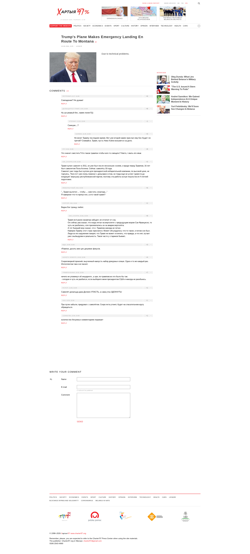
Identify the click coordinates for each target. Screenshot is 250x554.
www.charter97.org (78, 533)
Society (87, 26)
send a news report (151, 3)
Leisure (172, 497)
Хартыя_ (73, 12)
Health (177, 26)
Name (63, 379)
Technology (167, 26)
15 (96, 42)
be (179, 3)
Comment (65, 395)
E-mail (64, 387)
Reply (64, 104)
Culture (125, 26)
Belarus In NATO (103, 500)
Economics (98, 26)
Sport (116, 26)
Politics (77, 26)
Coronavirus (87, 500)
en (186, 3)
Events (108, 26)
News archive (170, 3)
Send (80, 421)
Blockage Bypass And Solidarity (64, 500)
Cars (185, 26)
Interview (154, 26)
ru (183, 3)
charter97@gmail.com (92, 541)
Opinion (144, 26)
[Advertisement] (101, 348)
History (135, 26)
